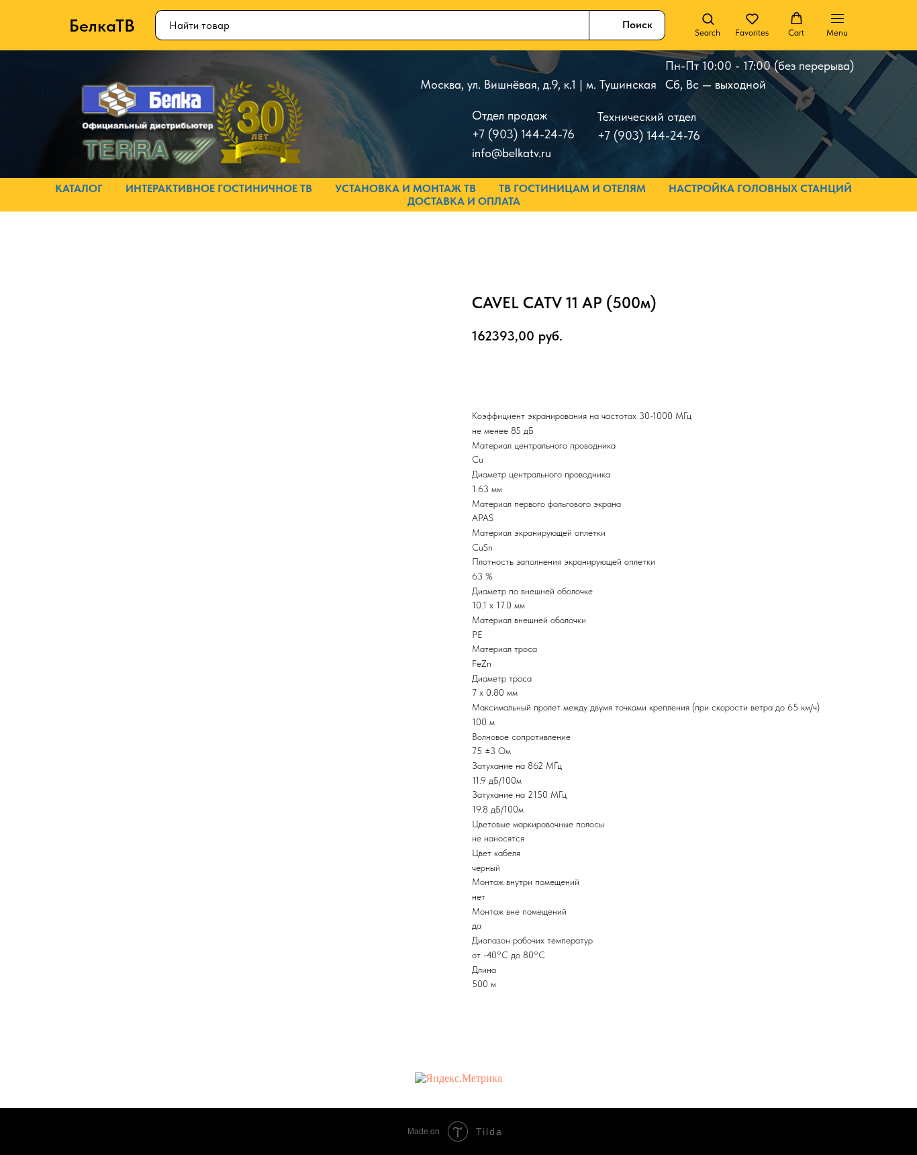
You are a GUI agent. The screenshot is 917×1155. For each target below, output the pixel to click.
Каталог (79, 188)
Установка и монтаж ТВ (405, 188)
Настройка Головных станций (760, 188)
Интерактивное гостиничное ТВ (219, 188)
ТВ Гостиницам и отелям (572, 188)
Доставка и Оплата (463, 201)
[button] (707, 25)
